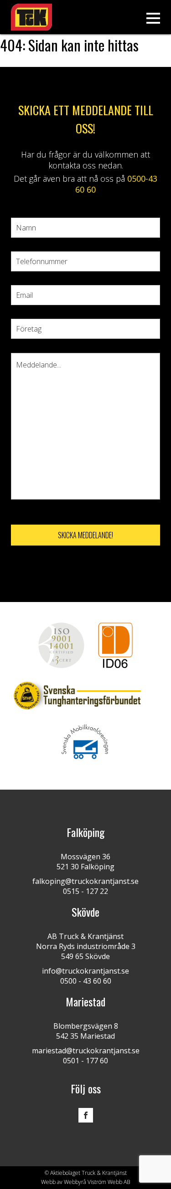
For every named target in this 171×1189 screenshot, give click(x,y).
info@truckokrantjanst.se (85, 971)
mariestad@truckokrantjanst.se (86, 1051)
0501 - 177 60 (85, 1061)
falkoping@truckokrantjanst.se (85, 881)
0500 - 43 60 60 (85, 981)
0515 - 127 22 (85, 891)
